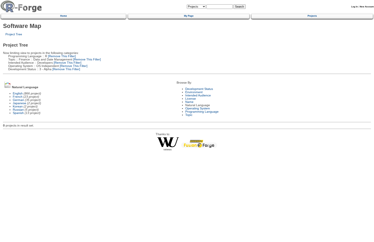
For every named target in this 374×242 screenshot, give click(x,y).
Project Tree (13, 34)
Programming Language (202, 111)
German (18, 100)
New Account (367, 6)
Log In (354, 6)
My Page (188, 16)
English (18, 93)
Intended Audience (198, 95)
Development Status (199, 89)
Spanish (18, 113)
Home (63, 16)
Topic (188, 115)
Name (189, 102)
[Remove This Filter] (61, 56)
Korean (18, 106)
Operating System (197, 108)
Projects (312, 16)
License (190, 98)
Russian (18, 109)
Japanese (19, 103)
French (18, 96)
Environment (194, 92)
